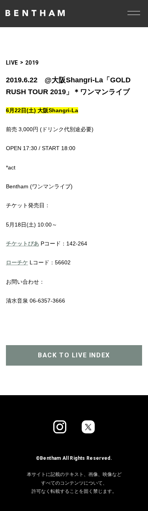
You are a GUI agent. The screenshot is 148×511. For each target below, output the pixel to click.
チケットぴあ (22, 243)
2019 (32, 62)
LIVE (12, 62)
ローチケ (17, 262)
